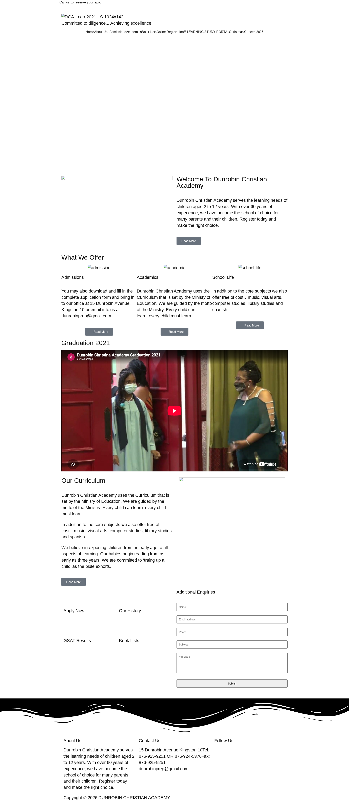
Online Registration (170, 32)
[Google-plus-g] (240, 5)
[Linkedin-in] (252, 5)
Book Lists (149, 32)
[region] (174, 105)
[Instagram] (263, 5)
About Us (100, 32)
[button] (101, 32)
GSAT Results (77, 640)
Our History (130, 610)
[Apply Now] (68, 597)
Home (90, 32)
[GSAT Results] (68, 627)
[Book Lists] (124, 627)
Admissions (117, 32)
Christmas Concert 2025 (246, 32)
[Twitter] (229, 5)
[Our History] (124, 597)
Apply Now (73, 610)
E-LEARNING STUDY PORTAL (206, 32)
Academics (134, 32)
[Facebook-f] (218, 5)
